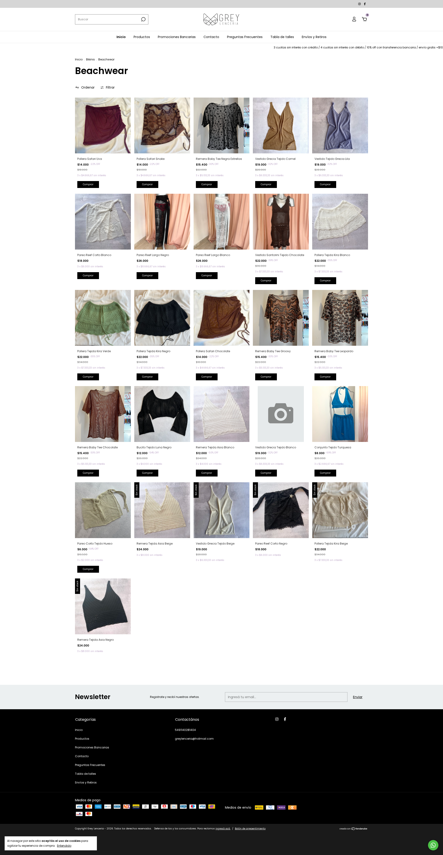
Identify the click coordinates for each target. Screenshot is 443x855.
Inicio (121, 37)
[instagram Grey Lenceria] (360, 4)
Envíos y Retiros (314, 37)
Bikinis (90, 59)
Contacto (211, 37)
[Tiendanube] (353, 829)
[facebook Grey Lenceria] (364, 4)
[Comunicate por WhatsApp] (433, 845)
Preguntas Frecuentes (245, 37)
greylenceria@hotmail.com (194, 739)
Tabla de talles (282, 37)
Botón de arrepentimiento (250, 828)
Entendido (64, 845)
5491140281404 (185, 730)
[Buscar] (143, 19)
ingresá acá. (223, 828)
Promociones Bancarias (177, 37)
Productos (142, 37)
